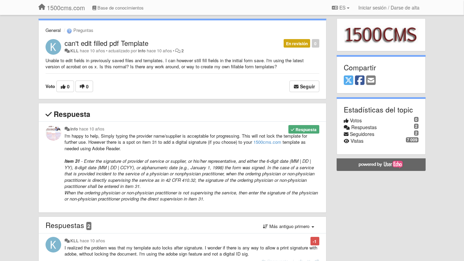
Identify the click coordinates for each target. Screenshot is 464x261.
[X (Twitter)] (348, 80)
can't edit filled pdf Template (106, 43)
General (53, 30)
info (142, 51)
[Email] (371, 80)
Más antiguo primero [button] (289, 226)
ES (342, 7)
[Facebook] (359, 80)
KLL (74, 51)
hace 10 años (91, 129)
